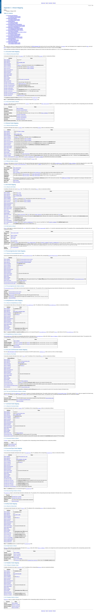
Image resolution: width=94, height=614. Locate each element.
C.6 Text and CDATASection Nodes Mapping (14, 30)
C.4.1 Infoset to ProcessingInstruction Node (16, 25)
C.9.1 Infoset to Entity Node (13, 39)
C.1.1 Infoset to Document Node (14, 16)
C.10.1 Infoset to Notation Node (14, 42)
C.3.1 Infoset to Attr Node (13, 22)
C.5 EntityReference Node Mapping (13, 27)
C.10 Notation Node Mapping (11, 41)
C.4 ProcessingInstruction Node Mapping (14, 24)
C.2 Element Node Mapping (11, 18)
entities (39, 164)
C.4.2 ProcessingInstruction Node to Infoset (16, 26)
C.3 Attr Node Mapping (10, 21)
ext (47, 3)
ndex (54, 3)
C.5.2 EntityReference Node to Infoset (15, 29)
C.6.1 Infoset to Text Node (13, 31)
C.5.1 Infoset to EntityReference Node (15, 28)
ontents (50, 3)
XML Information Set (36, 46)
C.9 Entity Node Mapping (11, 38)
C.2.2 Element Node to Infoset (14, 20)
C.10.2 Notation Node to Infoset (14, 43)
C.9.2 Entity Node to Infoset (13, 40)
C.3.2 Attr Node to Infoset (13, 23)
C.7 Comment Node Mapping (11, 33)
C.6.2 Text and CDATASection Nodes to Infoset (17, 32)
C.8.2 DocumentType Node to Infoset (15, 37)
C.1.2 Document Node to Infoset (14, 17)
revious (43, 3)
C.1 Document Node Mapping (11, 15)
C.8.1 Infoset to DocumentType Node (15, 36)
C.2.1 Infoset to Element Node (14, 19)
